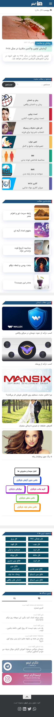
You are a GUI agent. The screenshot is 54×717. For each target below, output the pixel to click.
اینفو (26, 702)
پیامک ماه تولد (14, 574)
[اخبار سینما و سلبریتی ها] (27, 474)
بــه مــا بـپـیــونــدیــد (32, 669)
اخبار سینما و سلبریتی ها (27, 471)
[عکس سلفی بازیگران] (27, 501)
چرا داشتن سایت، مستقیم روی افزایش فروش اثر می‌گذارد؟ (29, 395)
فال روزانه (14, 555)
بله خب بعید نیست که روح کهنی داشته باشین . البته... (24, 629)
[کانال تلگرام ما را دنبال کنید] (34, 709)
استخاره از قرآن (14, 549)
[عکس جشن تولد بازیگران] (27, 510)
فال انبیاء (36, 560)
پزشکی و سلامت (43, 43)
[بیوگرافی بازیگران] (15, 492)
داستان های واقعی (14, 579)
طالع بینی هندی (36, 569)
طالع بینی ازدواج (36, 574)
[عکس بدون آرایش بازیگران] (27, 483)
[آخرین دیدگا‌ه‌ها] (14, 598)
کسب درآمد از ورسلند (43, 364)
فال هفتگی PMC (36, 538)
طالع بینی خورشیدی (15, 567)
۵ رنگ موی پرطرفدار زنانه (42, 456)
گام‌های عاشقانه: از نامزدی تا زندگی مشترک (35, 425)
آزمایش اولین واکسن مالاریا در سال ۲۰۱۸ (26, 48)
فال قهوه (14, 544)
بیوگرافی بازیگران (15, 489)
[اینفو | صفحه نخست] (34, 3)
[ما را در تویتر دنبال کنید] (29, 709)
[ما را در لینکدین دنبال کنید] (24, 709)
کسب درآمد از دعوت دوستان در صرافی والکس (33, 333)
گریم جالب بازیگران (37, 489)
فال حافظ (36, 555)
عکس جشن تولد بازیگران (27, 507)
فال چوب (36, 544)
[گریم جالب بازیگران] (37, 492)
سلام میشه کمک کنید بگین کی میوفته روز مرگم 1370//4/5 (24, 618)
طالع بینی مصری (13, 560)
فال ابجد (36, 549)
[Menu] (50, 3)
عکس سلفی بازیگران (27, 498)
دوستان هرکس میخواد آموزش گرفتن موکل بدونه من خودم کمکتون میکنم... (22, 650)
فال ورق (14, 538)
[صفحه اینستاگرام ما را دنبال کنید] (19, 709)
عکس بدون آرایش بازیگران (27, 480)
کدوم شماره (38, 608)
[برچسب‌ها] (39, 598)
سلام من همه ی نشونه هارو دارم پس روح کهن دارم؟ (25, 640)
